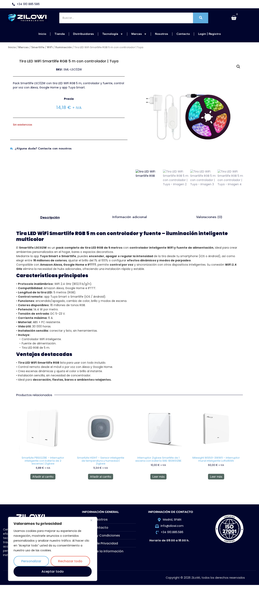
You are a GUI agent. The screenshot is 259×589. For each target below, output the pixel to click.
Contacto (183, 34)
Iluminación (63, 47)
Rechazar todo (70, 561)
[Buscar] (200, 18)
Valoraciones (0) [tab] (209, 217)
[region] (52, 549)
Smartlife (37, 47)
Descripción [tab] (50, 217)
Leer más (158, 476)
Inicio (42, 34)
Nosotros (161, 34)
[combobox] (126, 18)
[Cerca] (92, 520)
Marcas (136, 34)
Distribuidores (83, 34)
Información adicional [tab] (129, 217)
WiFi (50, 47)
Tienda (59, 34)
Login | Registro (209, 34)
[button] (238, 66)
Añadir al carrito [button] (42, 476)
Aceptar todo (52, 571)
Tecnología (110, 34)
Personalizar (31, 561)
